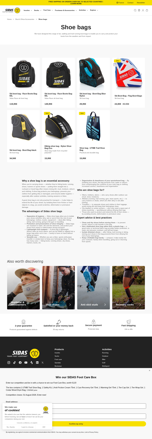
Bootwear (58, 366)
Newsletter (141, 3)
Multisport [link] (105, 366)
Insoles (57, 353)
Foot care (58, 359)
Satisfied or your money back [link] (58, 326)
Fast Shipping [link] (128, 325)
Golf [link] (103, 363)
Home (9, 19)
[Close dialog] (149, 370)
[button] (28, 10)
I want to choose (27, 427)
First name (10, 412)
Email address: (12, 402)
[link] (139, 10)
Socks (57, 356)
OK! (44, 427)
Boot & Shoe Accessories (24, 19)
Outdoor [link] (105, 356)
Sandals (58, 363)
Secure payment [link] (93, 325)
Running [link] (105, 353)
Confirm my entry (76, 424)
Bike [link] (103, 359)
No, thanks (11, 427)
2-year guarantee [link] (23, 326)
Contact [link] (130, 3)
